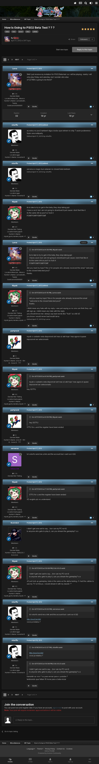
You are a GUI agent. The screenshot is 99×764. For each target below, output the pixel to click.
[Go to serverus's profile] (14, 459)
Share (72, 39)
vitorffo (15, 125)
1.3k (15, 548)
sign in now (57, 708)
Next (17, 59)
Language (30, 749)
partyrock (15, 331)
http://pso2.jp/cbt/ (34, 619)
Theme (39, 749)
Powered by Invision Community (49, 753)
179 (15, 150)
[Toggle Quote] (30, 250)
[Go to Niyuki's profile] (14, 213)
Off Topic (27, 41)
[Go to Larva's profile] (7, 39)
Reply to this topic (84, 49)
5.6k (15, 94)
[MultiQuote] (29, 106)
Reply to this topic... (25, 720)
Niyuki (14, 202)
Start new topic (62, 49)
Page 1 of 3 (31, 59)
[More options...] (92, 68)
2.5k (15, 473)
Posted (34, 68)
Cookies (69, 749)
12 (15, 356)
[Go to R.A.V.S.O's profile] (14, 534)
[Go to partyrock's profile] (14, 342)
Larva (14, 69)
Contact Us (61, 749)
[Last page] (22, 59)
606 (15, 227)
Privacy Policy (50, 749)
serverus (15, 448)
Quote (34, 106)
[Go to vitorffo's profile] (14, 136)
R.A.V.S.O (15, 523)
